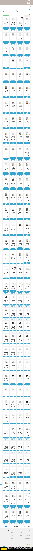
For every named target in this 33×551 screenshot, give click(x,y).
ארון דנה (7, 90)
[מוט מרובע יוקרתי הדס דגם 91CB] (6, 443)
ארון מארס (13, 151)
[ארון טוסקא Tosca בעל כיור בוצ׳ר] (6, 134)
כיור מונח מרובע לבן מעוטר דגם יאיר (13, 365)
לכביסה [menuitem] (10, 5)
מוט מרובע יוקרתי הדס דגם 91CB (6, 446)
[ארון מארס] (13, 149)
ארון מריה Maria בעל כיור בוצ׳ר (20, 168)
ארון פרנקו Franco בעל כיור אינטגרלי (13, 213)
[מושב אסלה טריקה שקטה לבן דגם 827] (27, 483)
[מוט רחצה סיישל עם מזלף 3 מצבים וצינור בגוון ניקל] (6, 469)
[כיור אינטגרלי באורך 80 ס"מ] (6, 283)
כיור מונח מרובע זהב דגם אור (6, 339)
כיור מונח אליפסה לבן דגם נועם (20, 313)
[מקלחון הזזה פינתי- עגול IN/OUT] (6, 512)
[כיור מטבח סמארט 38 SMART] (6, 401)
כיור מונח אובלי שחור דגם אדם (6, 300)
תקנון (12, 535)
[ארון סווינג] (27, 209)
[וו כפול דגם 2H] (13, 254)
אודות (12, 532)
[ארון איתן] (27, 74)
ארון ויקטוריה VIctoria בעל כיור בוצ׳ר (6, 122)
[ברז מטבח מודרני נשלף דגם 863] (6, 225)
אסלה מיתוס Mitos (6, 51)
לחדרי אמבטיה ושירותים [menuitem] (21, 5)
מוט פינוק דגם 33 (27, 472)
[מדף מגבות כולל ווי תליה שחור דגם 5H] (13, 443)
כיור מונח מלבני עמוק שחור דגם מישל (13, 326)
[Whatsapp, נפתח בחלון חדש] (31, 494)
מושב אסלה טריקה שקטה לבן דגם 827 (27, 486)
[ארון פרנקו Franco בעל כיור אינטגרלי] (13, 209)
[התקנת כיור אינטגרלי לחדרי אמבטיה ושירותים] (6, 241)
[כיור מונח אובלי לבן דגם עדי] (13, 297)
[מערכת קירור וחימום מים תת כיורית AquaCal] (27, 496)
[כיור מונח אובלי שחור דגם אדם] (6, 297)
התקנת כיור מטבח (27, 257)
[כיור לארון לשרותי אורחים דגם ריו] (20, 297)
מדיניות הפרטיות (11, 537)
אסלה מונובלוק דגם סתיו (20, 51)
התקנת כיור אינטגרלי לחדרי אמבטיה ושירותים (6, 244)
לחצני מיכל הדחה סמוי (27, 538)
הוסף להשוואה (27, 30)
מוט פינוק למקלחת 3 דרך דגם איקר (20, 472)
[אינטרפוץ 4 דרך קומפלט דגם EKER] (20, 19)
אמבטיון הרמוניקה (7, 22)
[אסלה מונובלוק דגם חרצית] (6, 34)
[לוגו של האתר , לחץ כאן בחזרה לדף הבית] (27, 3)
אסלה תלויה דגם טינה (13, 63)
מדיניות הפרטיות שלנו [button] (19, 549)
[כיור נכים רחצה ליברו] (6, 429)
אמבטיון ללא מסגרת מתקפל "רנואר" (20, 38)
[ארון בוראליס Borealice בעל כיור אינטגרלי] (27, 87)
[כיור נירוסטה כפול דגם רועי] (13, 429)
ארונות (21, 537)
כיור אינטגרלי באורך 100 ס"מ (6, 272)
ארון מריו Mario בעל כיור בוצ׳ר (27, 182)
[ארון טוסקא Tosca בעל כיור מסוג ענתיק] (27, 149)
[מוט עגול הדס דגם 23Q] (20, 456)
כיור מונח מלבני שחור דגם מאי (27, 339)
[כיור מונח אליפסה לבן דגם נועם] (20, 310)
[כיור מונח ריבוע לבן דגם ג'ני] (13, 401)
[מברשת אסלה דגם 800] (27, 443)
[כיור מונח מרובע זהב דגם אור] (6, 336)
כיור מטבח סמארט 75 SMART (6, 418)
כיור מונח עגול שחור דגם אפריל (27, 405)
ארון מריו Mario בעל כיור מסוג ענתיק (20, 183)
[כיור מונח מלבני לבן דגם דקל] (27, 323)
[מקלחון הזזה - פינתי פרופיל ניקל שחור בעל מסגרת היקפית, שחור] (20, 496)
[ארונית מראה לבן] (13, 225)
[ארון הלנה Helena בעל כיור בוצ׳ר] (13, 103)
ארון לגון (21, 151)
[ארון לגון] (20, 149)
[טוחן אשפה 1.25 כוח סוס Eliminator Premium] (13, 269)
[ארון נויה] (13, 179)
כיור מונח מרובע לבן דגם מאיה (27, 365)
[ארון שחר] (20, 225)
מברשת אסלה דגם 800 (27, 446)
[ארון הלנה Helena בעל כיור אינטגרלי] (20, 103)
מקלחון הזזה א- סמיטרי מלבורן (6, 499)
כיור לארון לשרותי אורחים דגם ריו (20, 300)
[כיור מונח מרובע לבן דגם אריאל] (27, 349)
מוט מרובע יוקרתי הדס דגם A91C (27, 459)
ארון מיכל (6, 151)
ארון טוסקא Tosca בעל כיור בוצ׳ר (6, 137)
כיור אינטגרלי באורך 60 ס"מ (13, 287)
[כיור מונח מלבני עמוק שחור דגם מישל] (13, 323)
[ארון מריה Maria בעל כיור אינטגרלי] (27, 164)
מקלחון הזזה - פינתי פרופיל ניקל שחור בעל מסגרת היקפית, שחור (20, 500)
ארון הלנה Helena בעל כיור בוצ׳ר (13, 106)
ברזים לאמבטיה (28, 535)
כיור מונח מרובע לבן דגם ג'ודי (20, 352)
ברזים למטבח (20, 534)
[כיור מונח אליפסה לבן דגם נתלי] (13, 310)
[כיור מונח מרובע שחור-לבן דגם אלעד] (13, 376)
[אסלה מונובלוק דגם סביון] (27, 48)
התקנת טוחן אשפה (13, 244)
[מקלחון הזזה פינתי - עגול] (13, 512)
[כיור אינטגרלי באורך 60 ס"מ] (13, 283)
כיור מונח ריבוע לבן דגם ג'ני (13, 405)
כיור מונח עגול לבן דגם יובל (20, 392)
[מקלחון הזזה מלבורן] (27, 512)
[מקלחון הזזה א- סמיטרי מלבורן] (6, 496)
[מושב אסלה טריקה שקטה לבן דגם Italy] (13, 483)
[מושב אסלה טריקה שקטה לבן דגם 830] (20, 483)
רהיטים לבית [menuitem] (5, 5)
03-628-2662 (19, 546)
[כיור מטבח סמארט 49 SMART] (20, 414)
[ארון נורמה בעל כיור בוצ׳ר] (20, 194)
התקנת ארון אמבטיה (27, 244)
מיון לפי (29, 14)
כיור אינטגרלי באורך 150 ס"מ (20, 287)
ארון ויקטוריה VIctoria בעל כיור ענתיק (27, 137)
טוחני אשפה (29, 532)
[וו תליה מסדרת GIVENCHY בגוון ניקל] (6, 254)
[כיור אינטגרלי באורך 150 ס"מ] (20, 283)
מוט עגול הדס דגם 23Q (20, 459)
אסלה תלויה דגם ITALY (27, 63)
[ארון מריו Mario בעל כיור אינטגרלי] (6, 164)
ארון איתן (28, 76)
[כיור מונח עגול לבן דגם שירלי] (6, 389)
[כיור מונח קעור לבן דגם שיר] (20, 401)
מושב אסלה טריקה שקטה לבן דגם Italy (13, 486)
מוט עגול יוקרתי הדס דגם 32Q (13, 459)
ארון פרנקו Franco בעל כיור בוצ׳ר (6, 213)
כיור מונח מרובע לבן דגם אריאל (27, 352)
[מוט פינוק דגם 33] (27, 469)
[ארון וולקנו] (27, 118)
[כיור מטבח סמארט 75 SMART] (6, 414)
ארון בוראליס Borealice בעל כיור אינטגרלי (27, 91)
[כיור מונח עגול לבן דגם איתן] (27, 389)
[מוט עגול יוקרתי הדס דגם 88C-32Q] (6, 456)
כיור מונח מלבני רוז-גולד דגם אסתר (6, 326)
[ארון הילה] (27, 103)
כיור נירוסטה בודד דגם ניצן (20, 432)
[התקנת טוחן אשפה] (13, 241)
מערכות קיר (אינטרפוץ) (27, 537)
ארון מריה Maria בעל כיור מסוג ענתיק (13, 168)
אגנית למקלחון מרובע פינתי (27, 22)
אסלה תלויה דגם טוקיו (20, 63)
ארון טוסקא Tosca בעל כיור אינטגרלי (13, 137)
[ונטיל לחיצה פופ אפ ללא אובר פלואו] (27, 269)
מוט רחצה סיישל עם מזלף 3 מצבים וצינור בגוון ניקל (6, 472)
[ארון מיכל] (6, 149)
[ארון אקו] (6, 74)
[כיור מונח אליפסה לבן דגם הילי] (27, 310)
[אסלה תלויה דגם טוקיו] (20, 60)
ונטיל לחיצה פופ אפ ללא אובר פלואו (27, 272)
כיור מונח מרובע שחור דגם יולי (27, 379)
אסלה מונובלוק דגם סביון (27, 51)
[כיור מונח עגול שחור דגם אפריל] (27, 401)
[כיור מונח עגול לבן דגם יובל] (20, 389)
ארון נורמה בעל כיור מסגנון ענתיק (13, 198)
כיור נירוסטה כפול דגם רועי (13, 432)
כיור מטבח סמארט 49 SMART (20, 418)
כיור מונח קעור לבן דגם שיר (20, 405)
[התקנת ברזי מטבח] (20, 241)
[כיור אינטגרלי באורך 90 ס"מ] (27, 297)
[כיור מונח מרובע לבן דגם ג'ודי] (20, 349)
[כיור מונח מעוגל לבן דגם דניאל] (13, 336)
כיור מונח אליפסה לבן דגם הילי (27, 313)
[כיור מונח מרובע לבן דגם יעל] (6, 349)
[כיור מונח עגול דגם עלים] (6, 376)
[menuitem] (3, 526)
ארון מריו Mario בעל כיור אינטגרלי (6, 168)
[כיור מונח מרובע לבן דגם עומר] (20, 362)
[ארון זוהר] (20, 134)
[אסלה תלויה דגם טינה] (13, 60)
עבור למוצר (27, 28)
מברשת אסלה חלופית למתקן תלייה (20, 446)
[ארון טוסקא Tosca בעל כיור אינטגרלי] (13, 134)
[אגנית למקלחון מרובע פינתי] (27, 19)
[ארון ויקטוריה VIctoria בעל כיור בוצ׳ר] (6, 118)
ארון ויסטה (20, 121)
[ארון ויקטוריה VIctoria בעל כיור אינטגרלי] (13, 118)
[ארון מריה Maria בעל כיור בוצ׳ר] (20, 164)
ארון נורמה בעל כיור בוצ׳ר (20, 198)
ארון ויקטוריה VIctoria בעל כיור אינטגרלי (13, 122)
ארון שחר (21, 227)
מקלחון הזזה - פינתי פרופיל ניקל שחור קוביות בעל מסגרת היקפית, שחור (13, 500)
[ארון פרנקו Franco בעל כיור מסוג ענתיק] (27, 225)
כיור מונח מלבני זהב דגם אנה (6, 313)
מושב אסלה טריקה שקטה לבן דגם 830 (20, 486)
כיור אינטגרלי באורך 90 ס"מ (27, 300)
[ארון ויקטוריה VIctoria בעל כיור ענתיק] (27, 134)
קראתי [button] (4, 548)
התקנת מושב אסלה (20, 257)
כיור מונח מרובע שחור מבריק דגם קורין (20, 379)
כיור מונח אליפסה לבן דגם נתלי (13, 313)
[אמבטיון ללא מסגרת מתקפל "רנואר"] (20, 34)
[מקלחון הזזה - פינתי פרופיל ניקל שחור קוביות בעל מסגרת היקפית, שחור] (13, 496)
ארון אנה (14, 76)
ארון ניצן (7, 197)
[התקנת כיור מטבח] (27, 254)
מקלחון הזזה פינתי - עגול (13, 515)
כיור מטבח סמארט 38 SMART (6, 405)
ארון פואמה (20, 212)
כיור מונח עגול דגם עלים (6, 379)
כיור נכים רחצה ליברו (6, 432)
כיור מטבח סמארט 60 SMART (13, 418)
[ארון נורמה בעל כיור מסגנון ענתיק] (13, 194)
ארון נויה (14, 182)
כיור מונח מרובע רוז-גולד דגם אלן (6, 365)
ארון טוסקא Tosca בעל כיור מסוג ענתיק (27, 152)
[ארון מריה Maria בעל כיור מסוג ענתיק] (13, 164)
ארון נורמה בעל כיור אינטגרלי (27, 198)
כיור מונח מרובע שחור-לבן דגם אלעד (13, 379)
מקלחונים (21, 535)
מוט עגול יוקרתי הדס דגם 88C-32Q (6, 459)
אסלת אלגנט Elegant (6, 63)
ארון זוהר (21, 136)
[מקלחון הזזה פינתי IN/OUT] (20, 512)
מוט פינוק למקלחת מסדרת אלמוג (13, 472)
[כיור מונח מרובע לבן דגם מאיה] (27, 362)
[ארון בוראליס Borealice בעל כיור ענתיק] (13, 87)
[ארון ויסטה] (20, 118)
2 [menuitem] (4, 526)
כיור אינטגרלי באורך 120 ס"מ (27, 287)
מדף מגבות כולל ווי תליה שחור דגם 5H (13, 446)
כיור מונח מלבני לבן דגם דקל (27, 326)
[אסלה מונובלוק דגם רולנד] (13, 48)
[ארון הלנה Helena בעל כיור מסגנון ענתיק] (6, 103)
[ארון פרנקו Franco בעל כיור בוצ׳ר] (6, 209)
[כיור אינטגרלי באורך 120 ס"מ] (27, 283)
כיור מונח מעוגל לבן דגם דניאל (13, 339)
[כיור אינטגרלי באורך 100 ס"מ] (6, 269)
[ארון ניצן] (6, 194)
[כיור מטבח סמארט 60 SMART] (13, 414)
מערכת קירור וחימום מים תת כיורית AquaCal (27, 499)
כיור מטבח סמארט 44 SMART (27, 418)
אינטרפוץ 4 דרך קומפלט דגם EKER (20, 22)
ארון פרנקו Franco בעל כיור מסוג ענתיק (27, 228)
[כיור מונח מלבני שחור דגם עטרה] (20, 336)
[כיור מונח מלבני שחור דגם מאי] (27, 336)
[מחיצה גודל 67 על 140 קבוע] (6, 483)
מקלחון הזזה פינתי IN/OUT (20, 515)
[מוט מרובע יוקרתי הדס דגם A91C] (27, 456)
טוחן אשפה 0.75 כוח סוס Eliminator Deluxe (20, 272)
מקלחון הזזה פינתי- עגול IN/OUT (6, 515)
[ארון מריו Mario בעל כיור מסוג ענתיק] (20, 179)
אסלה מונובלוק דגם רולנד (13, 51)
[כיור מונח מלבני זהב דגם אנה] (6, 310)
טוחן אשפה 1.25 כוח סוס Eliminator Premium (13, 272)
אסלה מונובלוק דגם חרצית (6, 37)
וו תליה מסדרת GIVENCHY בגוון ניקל (6, 258)
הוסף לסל (27, 55)
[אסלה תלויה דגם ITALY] (27, 60)
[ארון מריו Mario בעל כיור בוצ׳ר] (27, 179)
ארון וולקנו (27, 121)
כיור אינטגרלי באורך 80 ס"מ (6, 287)
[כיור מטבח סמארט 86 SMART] (27, 429)
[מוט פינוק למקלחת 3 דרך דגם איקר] (20, 469)
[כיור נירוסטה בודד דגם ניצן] (20, 429)
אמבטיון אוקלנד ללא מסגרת (13, 22)
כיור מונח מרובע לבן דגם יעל (6, 352)
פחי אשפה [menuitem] (14, 5)
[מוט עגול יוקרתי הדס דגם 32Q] (13, 456)
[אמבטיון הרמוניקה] (6, 19)
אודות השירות (11, 534)
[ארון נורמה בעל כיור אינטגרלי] (27, 194)
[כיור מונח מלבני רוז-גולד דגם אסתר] (6, 323)
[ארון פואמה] (20, 209)
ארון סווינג (27, 212)
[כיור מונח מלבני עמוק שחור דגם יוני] (20, 323)
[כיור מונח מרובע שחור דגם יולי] (27, 376)
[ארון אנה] (13, 74)
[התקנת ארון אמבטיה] (27, 241)
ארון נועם (7, 182)
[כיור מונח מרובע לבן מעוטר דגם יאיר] (13, 362)
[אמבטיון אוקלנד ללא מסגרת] (13, 19)
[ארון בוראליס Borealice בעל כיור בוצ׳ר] (20, 87)
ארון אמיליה (20, 76)
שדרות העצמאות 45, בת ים (17, 545)
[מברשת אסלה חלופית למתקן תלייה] (20, 443)
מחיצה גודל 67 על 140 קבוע (6, 486)
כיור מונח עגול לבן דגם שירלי (6, 392)
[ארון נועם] (6, 179)
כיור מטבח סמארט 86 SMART (27, 432)
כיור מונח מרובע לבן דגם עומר (20, 365)
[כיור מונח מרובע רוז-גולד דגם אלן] (6, 362)
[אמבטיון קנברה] (13, 34)
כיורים (21, 532)
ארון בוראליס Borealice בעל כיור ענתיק (13, 91)
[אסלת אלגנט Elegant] (6, 60)
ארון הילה (28, 105)
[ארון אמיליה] (20, 74)
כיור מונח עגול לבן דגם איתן (27, 392)
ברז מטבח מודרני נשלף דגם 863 (6, 228)
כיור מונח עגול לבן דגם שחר (13, 392)
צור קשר (12, 538)
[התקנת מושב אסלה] (20, 254)
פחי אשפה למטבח (28, 534)
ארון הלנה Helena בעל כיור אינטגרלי (20, 106)
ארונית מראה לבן (13, 228)
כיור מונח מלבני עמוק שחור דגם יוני (20, 326)
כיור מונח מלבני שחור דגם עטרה (20, 339)
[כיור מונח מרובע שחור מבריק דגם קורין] (20, 376)
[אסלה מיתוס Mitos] (6, 48)
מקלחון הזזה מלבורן (27, 515)
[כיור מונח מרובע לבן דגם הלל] (13, 349)
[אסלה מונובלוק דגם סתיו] (20, 48)
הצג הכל (16, 526)
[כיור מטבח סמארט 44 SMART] (27, 414)
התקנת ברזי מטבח (20, 244)
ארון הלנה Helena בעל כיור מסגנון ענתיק (6, 106)
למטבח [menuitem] (28, 5)
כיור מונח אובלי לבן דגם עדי (13, 300)
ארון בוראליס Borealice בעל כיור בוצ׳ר (20, 91)
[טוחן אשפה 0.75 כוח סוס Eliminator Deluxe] (20, 269)
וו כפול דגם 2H (13, 257)
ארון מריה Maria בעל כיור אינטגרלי (27, 168)
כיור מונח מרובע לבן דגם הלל (13, 352)
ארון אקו (7, 76)
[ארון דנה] (6, 87)
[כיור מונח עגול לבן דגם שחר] (13, 389)
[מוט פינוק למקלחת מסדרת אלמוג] (13, 469)
